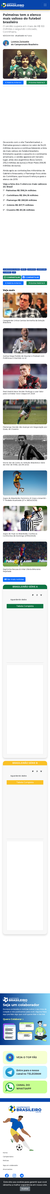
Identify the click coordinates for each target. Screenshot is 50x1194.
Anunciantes (7, 1169)
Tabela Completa (25, 606)
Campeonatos (8, 1157)
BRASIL (23, 269)
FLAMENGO (7, 272)
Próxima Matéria (36, 82)
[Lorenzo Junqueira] (6, 43)
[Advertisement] (25, 114)
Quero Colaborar (12, 1019)
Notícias (6, 1160)
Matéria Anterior (13, 82)
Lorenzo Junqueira (20, 41)
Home (5, 1153)
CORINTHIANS (41, 269)
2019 (14, 272)
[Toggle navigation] (45, 4)
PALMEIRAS (31, 269)
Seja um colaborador (10, 1165)
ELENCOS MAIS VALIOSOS (11, 269)
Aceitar (25, 1189)
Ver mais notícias (15, 579)
